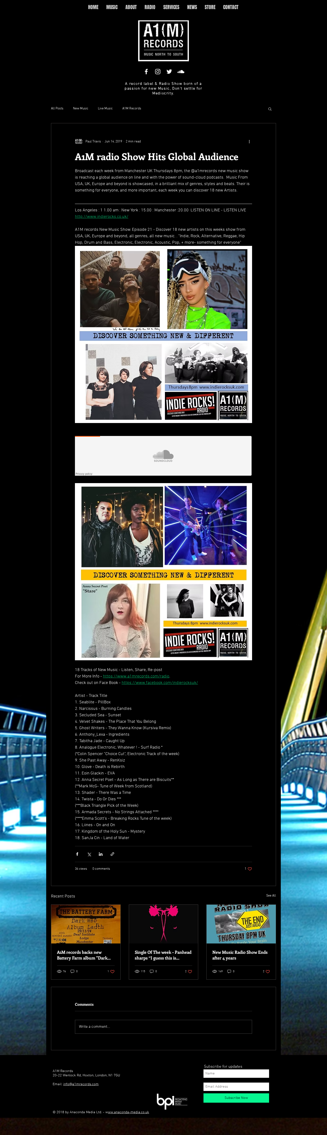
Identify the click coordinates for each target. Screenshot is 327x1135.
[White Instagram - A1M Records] (157, 71)
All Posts (57, 109)
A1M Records (131, 109)
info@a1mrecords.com (81, 1084)
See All (271, 896)
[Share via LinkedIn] (100, 854)
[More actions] (249, 141)
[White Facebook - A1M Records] (146, 71)
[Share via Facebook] (77, 854)
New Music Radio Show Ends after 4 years (240, 955)
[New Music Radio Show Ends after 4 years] (241, 924)
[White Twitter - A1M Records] (169, 71)
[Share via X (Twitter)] (89, 854)
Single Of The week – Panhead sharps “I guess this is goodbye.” (163, 955)
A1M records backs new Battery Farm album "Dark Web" (82, 955)
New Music (80, 109)
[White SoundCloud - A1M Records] (180, 71)
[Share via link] (112, 854)
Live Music (105, 109)
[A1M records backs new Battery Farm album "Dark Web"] (85, 924)
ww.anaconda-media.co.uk (128, 1112)
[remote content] (163, 456)
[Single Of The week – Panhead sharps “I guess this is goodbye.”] (163, 924)
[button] (270, 109)
